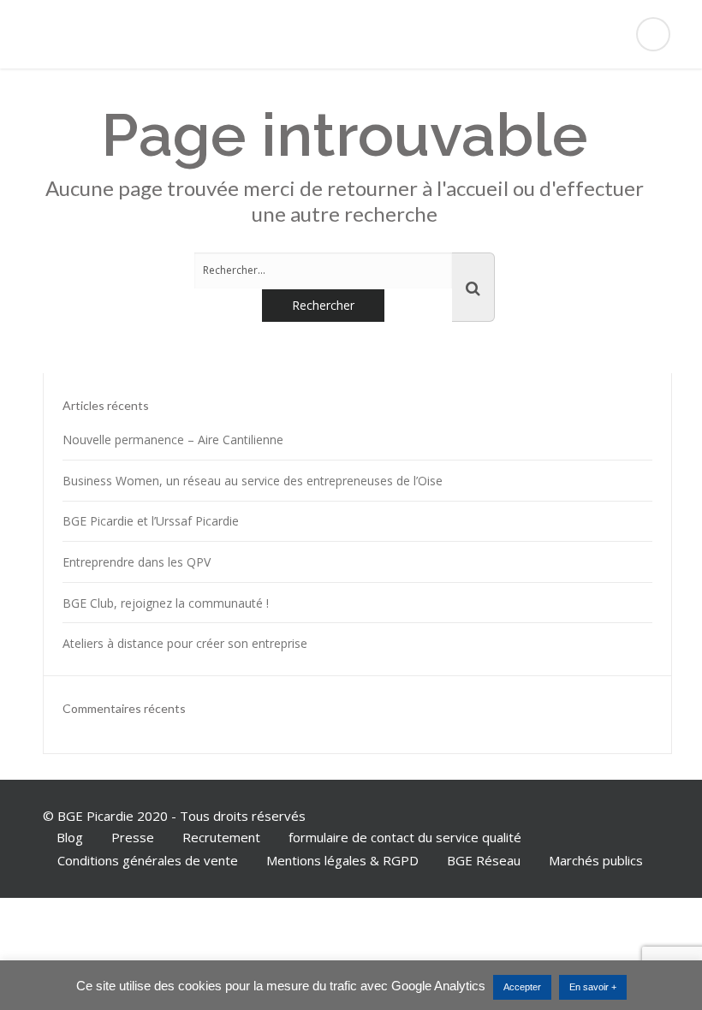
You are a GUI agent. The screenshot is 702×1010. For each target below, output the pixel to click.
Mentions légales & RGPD (342, 860)
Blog (70, 837)
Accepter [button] (522, 987)
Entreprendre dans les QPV (136, 562)
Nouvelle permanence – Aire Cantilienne (172, 439)
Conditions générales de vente (147, 860)
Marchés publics (596, 860)
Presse (132, 837)
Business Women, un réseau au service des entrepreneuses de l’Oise (252, 480)
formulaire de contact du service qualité (405, 837)
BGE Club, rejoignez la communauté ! (165, 603)
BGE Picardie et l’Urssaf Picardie (150, 521)
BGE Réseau (484, 860)
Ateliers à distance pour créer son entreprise (184, 643)
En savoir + (592, 987)
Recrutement (221, 837)
